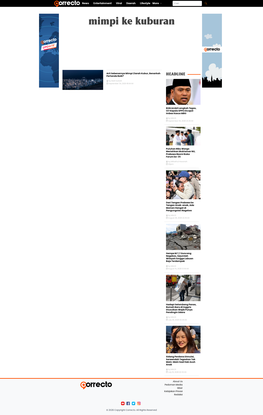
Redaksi (178, 395)
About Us (178, 381)
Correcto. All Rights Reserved (141, 410)
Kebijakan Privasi (173, 391)
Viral (119, 3)
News (85, 3)
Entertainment (102, 3)
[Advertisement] (131, 49)
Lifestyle (145, 3)
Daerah (131, 3)
